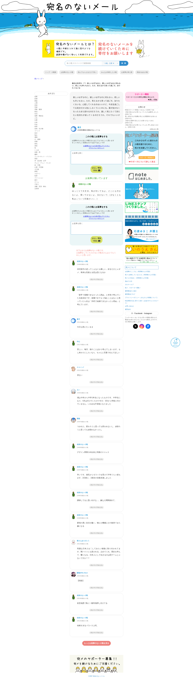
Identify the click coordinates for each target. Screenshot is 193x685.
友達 (36, 105)
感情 (36, 137)
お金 (36, 122)
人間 (36, 103)
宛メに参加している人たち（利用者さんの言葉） (141, 275)
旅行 (36, 180)
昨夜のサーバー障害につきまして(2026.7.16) (139, 110)
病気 (36, 144)
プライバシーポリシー (96, 148)
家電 (36, 171)
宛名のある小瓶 (142, 72)
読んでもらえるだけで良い (87, 72)
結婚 (36, 98)
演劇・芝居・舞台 (40, 186)
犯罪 (36, 176)
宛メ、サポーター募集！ (133, 288)
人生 (36, 118)
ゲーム (37, 182)
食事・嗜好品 (39, 116)
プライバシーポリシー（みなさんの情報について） (141, 297)
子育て (37, 184)
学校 (36, 107)
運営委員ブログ (130, 294)
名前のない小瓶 (84, 184)
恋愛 (36, 96)
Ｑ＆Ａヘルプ (129, 284)
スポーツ (37, 173)
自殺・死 (37, 152)
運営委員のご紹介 (131, 291)
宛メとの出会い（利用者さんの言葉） (137, 278)
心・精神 (37, 139)
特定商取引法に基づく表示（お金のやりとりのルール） (141, 302)
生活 (36, 114)
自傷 (36, 141)
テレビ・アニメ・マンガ (42, 163)
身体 (36, 146)
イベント (37, 131)
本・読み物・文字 (40, 161)
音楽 (36, 158)
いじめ (37, 150)
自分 (36, 133)
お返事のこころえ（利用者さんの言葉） (138, 271)
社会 (36, 124)
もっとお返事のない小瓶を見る (96, 643)
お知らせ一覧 (154, 129)
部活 (36, 111)
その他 (37, 169)
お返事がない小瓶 (67, 72)
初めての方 (128, 281)
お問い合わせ (129, 306)
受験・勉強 (38, 109)
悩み (36, 135)
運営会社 (128, 309)
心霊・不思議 (39, 167)
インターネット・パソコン (43, 156)
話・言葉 (37, 165)
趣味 (36, 154)
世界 (36, 126)
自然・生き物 (39, 128)
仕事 (36, 120)
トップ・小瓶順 (50, 72)
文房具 (37, 188)
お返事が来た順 (126, 72)
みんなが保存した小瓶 (109, 72)
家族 (36, 101)
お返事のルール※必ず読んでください (96, 146)
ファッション (39, 178)
